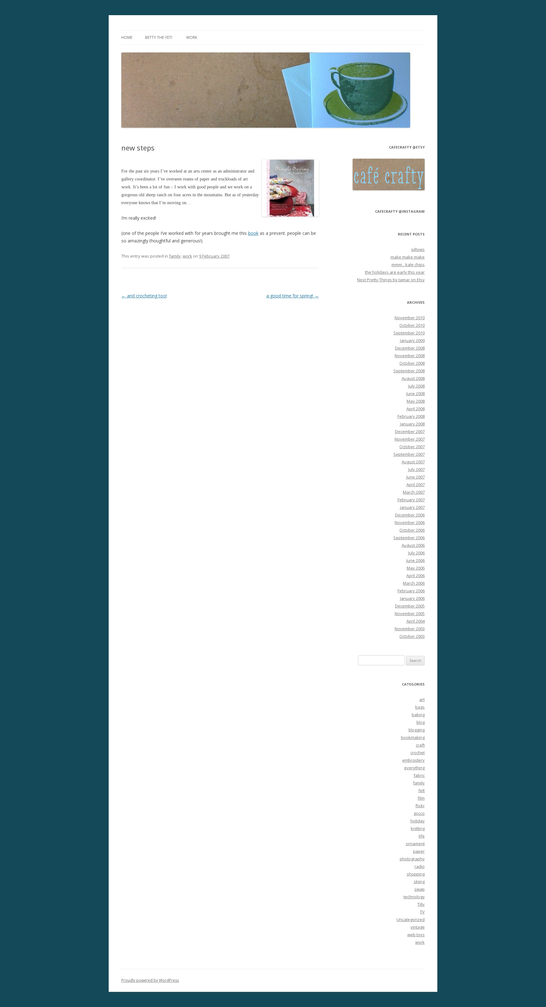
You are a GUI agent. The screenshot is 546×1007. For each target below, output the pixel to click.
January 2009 (412, 340)
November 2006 (410, 522)
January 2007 (412, 507)
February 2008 (411, 416)
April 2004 (415, 621)
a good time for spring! (292, 296)
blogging (417, 730)
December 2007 (410, 431)
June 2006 (415, 560)
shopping (416, 874)
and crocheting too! (144, 296)
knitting (418, 828)
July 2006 (416, 553)
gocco (419, 813)
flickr (420, 806)
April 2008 (415, 409)
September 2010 (409, 333)
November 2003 (410, 629)
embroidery (413, 760)
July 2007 (416, 469)
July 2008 (416, 386)
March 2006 (414, 583)
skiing (419, 881)
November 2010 (410, 317)
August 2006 (413, 545)
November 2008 (410, 355)
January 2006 (412, 598)
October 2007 (412, 446)
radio (420, 866)
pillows (418, 249)
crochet (417, 752)
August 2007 (413, 462)
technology (414, 897)
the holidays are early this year (395, 272)
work (191, 37)
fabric (419, 775)
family (175, 256)
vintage (417, 927)
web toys (416, 934)
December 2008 (410, 348)
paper (419, 851)
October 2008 (412, 363)
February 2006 (411, 591)
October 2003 (412, 636)
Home (126, 37)
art (422, 699)
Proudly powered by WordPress (150, 980)
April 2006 (415, 575)
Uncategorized (411, 919)
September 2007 (409, 454)
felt (421, 790)
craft (420, 745)
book (253, 233)
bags (420, 707)
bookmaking (413, 737)
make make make (408, 257)
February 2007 (411, 500)
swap (419, 889)
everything (414, 768)
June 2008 (415, 393)
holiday (417, 821)
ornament (415, 843)
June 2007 (415, 477)
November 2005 (410, 613)
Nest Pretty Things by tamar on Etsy (391, 280)
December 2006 (410, 515)
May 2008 (416, 401)
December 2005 (410, 606)
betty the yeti (158, 37)
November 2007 (410, 439)
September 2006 (409, 537)
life (422, 836)
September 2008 (409, 371)
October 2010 (412, 325)
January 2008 (412, 424)
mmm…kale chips (408, 264)
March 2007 (414, 492)
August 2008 (413, 378)
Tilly (421, 904)
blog (420, 722)
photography (412, 859)
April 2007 (415, 484)
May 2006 (416, 568)
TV (422, 912)
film (421, 798)
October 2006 (412, 530)
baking (418, 714)
